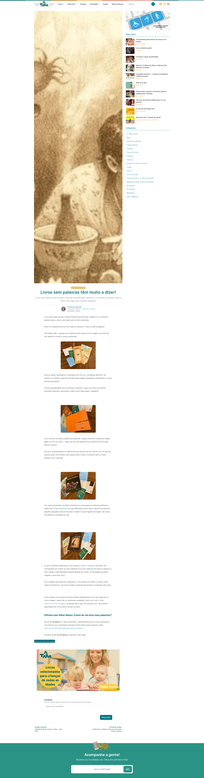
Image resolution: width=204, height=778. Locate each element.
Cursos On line (132, 152)
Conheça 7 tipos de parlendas (147, 57)
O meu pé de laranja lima (145, 109)
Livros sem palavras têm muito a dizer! (78, 292)
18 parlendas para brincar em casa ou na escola (151, 40)
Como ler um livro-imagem (54, 603)
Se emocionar (140, 111)
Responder (106, 717)
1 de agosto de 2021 (74, 309)
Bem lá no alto (141, 83)
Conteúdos (94, 4)
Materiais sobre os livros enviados (140, 182)
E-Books (139, 50)
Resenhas (139, 70)
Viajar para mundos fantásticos (147, 120)
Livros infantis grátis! (144, 48)
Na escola (131, 185)
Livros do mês (132, 174)
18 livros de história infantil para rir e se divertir (151, 101)
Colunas (83, 4)
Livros (60, 4)
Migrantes (63, 508)
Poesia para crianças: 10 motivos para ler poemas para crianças (151, 92)
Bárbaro (83, 375)
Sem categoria (141, 44)
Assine (105, 4)
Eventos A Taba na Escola (137, 163)
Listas (129, 167)
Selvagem (59, 442)
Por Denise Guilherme (74, 307)
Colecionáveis (132, 145)
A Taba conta (132, 134)
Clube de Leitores (78, 288)
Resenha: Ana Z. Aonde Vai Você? (148, 117)
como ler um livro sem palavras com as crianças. (63, 628)
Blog (128, 137)
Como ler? (71, 4)
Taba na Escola (117, 4)
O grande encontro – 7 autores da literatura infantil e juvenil (152, 75)
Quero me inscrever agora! (44, 641)
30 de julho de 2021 (88, 309)
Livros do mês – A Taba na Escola (140, 178)
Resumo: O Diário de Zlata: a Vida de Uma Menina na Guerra (151, 66)
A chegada (90, 565)
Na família (139, 59)
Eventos (139, 78)
